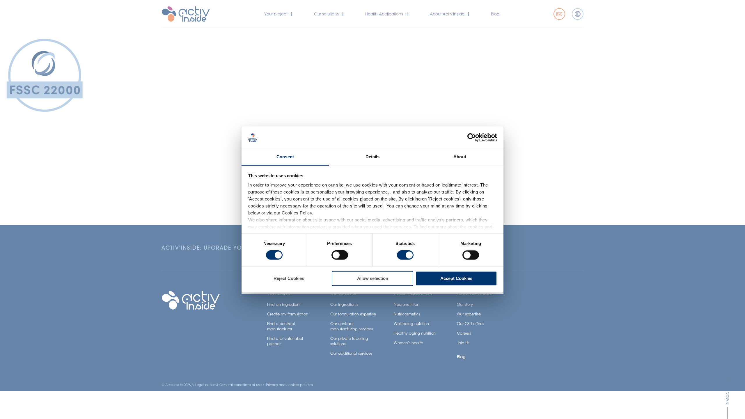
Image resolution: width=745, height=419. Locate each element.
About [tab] (459, 156)
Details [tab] (373, 156)
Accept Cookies (456, 278)
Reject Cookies (289, 278)
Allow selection (372, 278)
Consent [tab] (285, 156)
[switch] (339, 255)
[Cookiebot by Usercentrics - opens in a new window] (471, 137)
